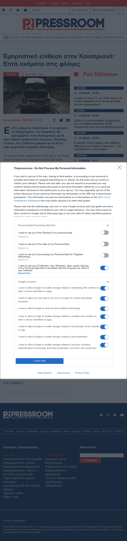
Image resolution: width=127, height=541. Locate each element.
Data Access (63, 372)
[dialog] (63, 270)
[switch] (104, 232)
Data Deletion (45, 372)
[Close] (120, 168)
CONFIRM (40, 361)
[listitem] (63, 225)
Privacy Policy (82, 372)
